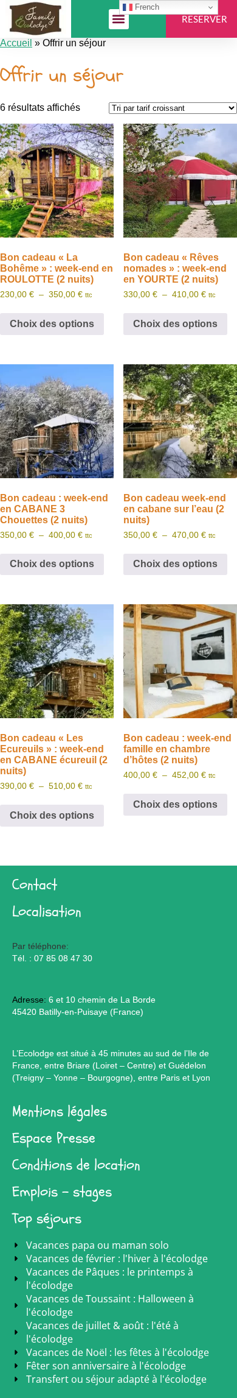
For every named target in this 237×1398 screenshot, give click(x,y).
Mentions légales (59, 1111)
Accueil (16, 43)
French (145, 7)
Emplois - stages (62, 1192)
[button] (119, 19)
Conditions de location (76, 1165)
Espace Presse (53, 1138)
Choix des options (52, 324)
